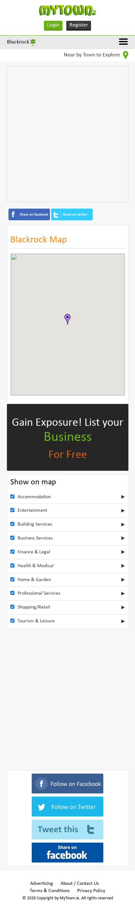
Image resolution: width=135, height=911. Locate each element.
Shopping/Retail (34, 607)
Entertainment (32, 510)
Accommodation (34, 496)
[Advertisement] (67, 134)
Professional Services (39, 593)
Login (53, 25)
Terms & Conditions (50, 890)
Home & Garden (34, 579)
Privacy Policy (91, 890)
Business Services (35, 538)
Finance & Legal (34, 552)
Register (78, 25)
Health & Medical (36, 565)
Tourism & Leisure (36, 621)
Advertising (41, 883)
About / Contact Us (80, 883)
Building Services (35, 524)
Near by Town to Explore (92, 55)
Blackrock (18, 42)
